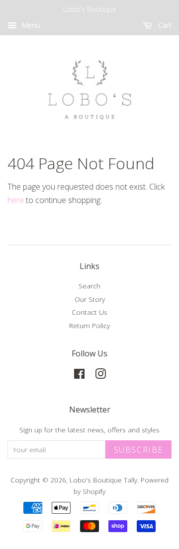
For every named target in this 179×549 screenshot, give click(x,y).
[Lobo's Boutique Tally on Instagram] (100, 375)
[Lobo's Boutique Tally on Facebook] (79, 375)
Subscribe (138, 449)
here (15, 200)
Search (89, 285)
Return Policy (89, 325)
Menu (29, 25)
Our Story (90, 299)
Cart (164, 25)
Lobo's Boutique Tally (103, 479)
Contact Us (89, 312)
